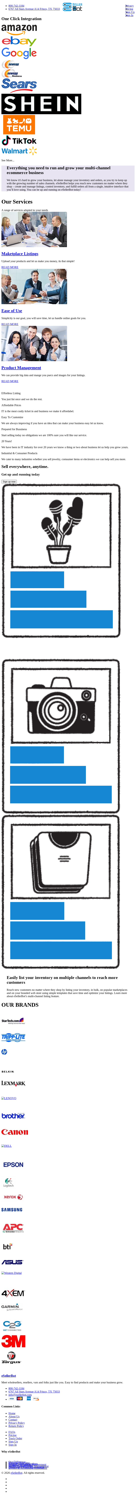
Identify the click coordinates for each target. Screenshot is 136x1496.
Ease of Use (11, 310)
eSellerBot (8, 1376)
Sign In (129, 15)
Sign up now (9, 481)
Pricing (129, 8)
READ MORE (9, 267)
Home (11, 1413)
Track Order (15, 1438)
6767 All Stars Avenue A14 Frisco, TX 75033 (34, 8)
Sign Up (130, 12)
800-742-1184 (16, 5)
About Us (13, 1416)
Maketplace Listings (19, 253)
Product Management (21, 367)
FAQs (11, 1432)
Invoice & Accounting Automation (27, 1468)
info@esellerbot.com (20, 1394)
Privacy (129, 5)
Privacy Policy (16, 1422)
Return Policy (16, 1426)
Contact (12, 1419)
